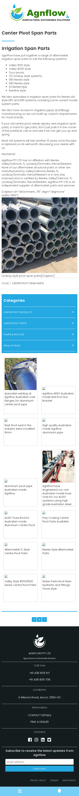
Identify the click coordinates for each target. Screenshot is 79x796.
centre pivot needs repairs (32, 123)
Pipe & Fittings (11, 345)
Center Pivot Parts (15, 323)
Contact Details (39, 715)
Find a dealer (39, 722)
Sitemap (54, 780)
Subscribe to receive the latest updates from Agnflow (39, 753)
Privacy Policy (38, 780)
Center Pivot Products (17, 312)
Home (5, 283)
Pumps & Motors (13, 334)
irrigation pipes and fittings (51, 110)
